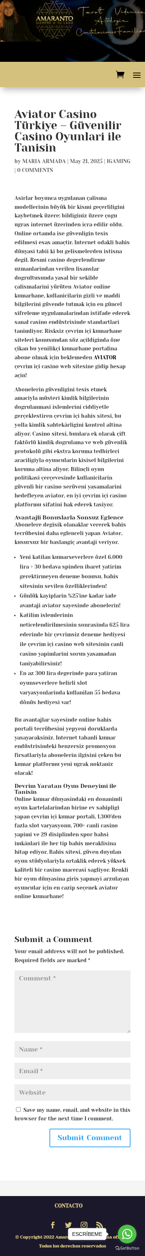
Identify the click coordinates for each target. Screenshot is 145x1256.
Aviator (105, 357)
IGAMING (118, 161)
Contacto (69, 1206)
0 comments (35, 170)
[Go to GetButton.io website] (127, 1248)
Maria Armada (44, 161)
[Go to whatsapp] (127, 1234)
